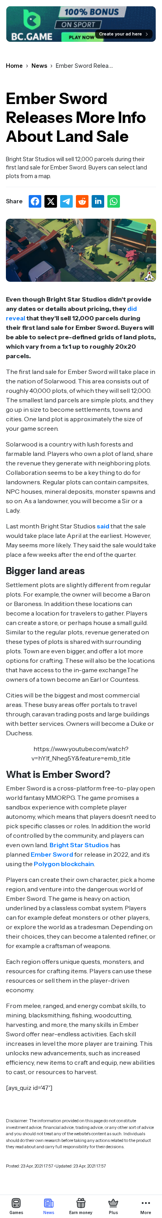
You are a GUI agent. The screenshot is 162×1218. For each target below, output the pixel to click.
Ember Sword (52, 854)
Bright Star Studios (79, 845)
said (103, 526)
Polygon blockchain (64, 864)
